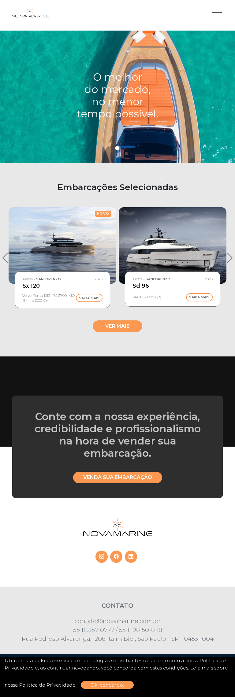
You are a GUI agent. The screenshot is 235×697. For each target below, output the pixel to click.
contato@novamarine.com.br (117, 621)
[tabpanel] (117, 97)
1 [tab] (117, 148)
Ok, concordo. (107, 685)
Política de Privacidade (47, 685)
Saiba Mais (89, 298)
